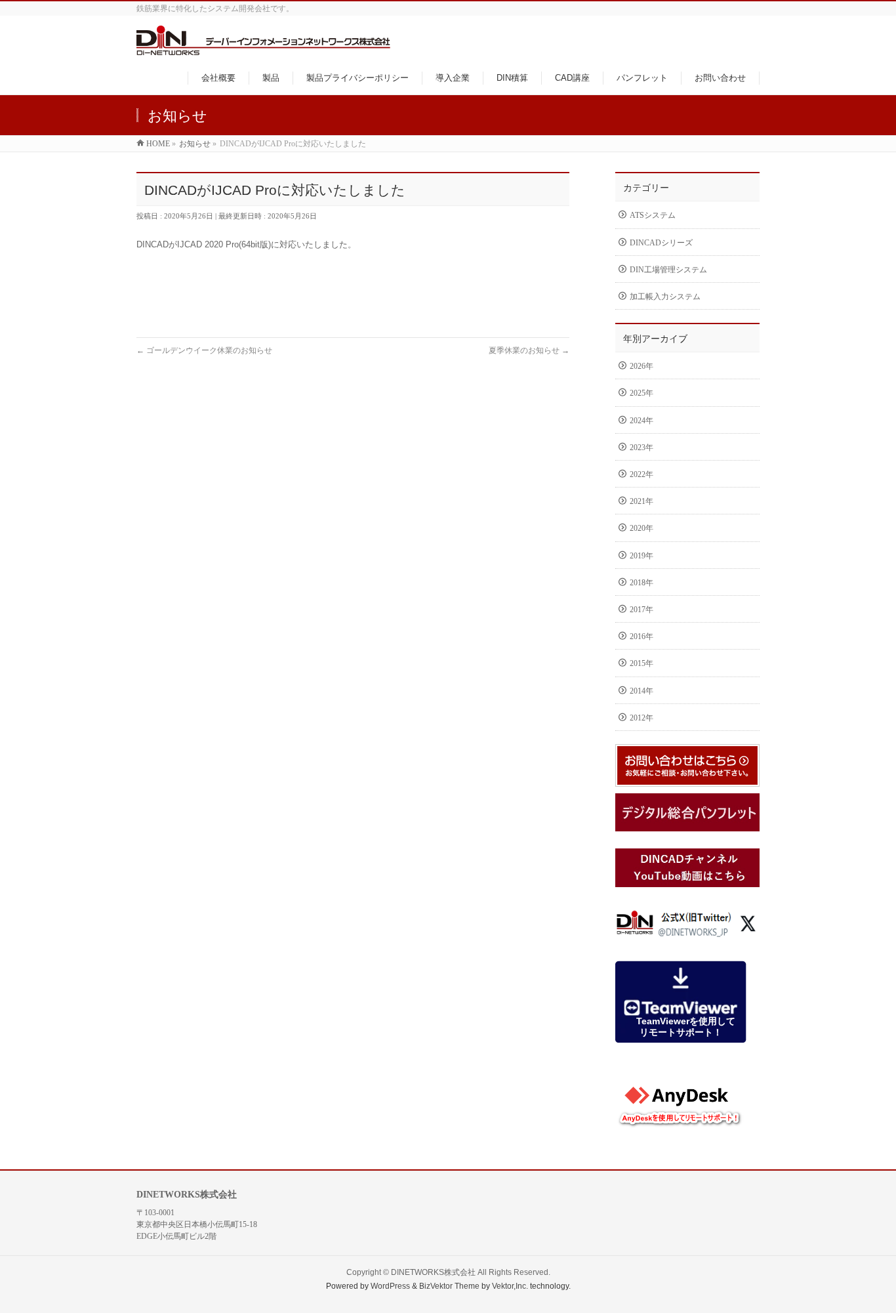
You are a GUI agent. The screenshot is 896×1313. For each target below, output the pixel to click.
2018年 (641, 582)
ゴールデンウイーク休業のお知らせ (204, 350)
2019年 (641, 555)
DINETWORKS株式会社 (433, 1272)
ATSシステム (653, 215)
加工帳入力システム (665, 296)
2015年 (641, 663)
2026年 (641, 366)
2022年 (641, 474)
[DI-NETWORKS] (263, 48)
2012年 (641, 717)
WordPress (390, 1286)
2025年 (641, 393)
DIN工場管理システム (668, 269)
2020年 (641, 528)
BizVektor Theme (449, 1286)
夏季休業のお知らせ (529, 350)
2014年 (641, 691)
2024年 (641, 420)
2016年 (641, 636)
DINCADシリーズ (661, 242)
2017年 (641, 609)
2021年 (641, 501)
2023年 (641, 447)
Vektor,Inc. (510, 1286)
